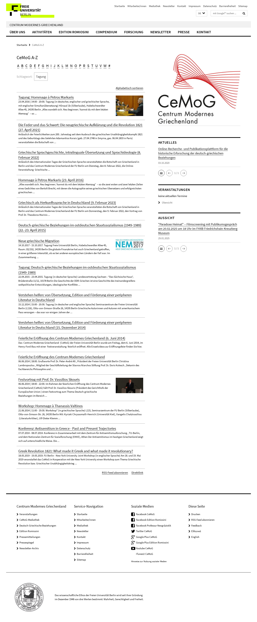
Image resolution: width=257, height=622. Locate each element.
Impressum (195, 6)
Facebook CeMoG (145, 514)
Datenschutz (210, 6)
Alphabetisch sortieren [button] (129, 88)
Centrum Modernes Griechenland (36, 25)
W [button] (104, 65)
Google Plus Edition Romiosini (152, 542)
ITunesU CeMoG (144, 554)
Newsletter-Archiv (29, 548)
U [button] (96, 65)
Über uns (17, 32)
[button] (201, 13)
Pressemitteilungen (29, 537)
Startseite (119, 6)
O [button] (75, 65)
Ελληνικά (196, 531)
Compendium (106, 32)
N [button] (71, 65)
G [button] (43, 65)
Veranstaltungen (28, 514)
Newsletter (169, 6)
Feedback (196, 525)
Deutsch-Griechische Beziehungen (37, 525)
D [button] (31, 65)
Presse (184, 32)
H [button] (47, 65)
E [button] (35, 65)
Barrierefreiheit (227, 6)
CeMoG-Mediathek (29, 519)
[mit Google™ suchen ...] (244, 13)
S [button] (88, 65)
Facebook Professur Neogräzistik (153, 525)
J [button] (54, 65)
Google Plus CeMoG (146, 537)
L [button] (62, 65)
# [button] (109, 65)
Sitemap (242, 6)
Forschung (133, 32)
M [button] (66, 65)
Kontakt (181, 6)
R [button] (84, 65)
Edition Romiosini (74, 32)
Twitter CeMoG (144, 531)
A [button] (18, 65)
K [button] (58, 65)
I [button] (51, 65)
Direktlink (137, 473)
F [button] (39, 65)
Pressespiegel (26, 542)
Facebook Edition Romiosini (151, 519)
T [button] (92, 65)
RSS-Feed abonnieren (115, 473)
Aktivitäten (42, 32)
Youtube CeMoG (144, 548)
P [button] (80, 65)
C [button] (26, 65)
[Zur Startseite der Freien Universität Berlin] (35, 10)
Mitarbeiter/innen (136, 6)
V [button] (101, 65)
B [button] (22, 65)
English (195, 537)
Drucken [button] (195, 514)
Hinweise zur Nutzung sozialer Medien (149, 561)
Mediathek (154, 6)
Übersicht (167, 202)
